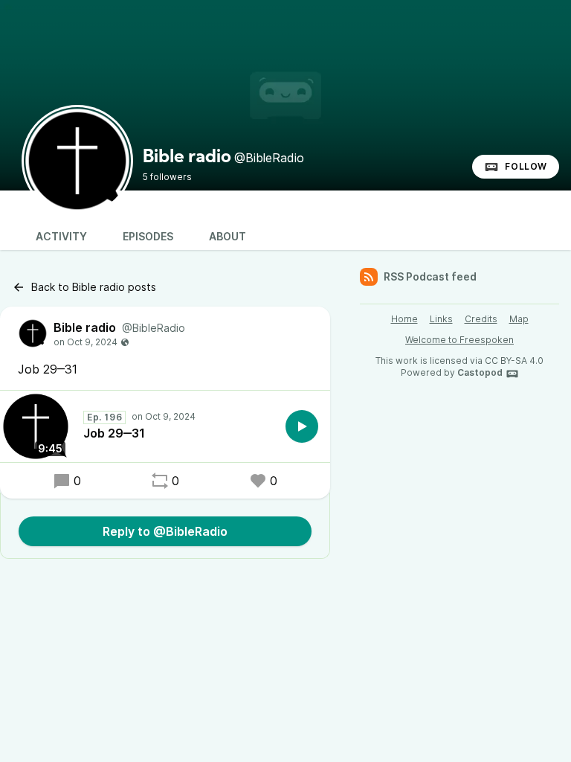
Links (441, 318)
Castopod (480, 372)
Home (404, 318)
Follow (526, 166)
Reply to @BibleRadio (165, 531)
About (227, 236)
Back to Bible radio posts (93, 287)
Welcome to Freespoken (459, 339)
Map (519, 318)
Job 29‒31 (114, 433)
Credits (481, 318)
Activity (61, 236)
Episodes (148, 236)
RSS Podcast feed (430, 276)
